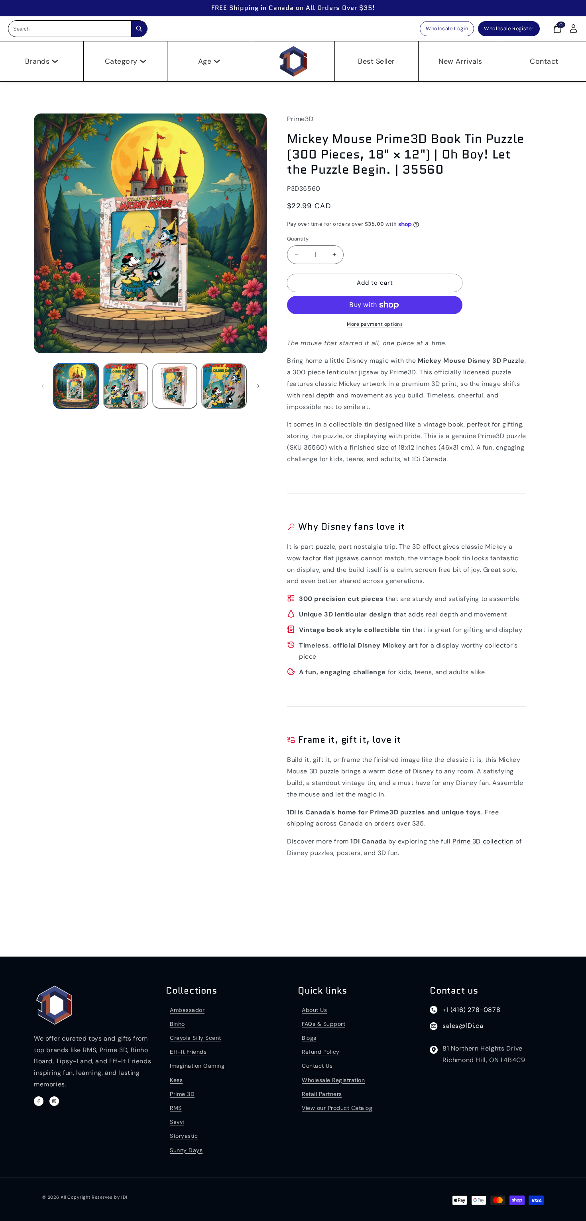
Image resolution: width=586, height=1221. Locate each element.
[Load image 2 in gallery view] (125, 386)
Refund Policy (321, 1051)
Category (121, 61)
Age (205, 61)
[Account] (573, 28)
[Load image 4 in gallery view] (224, 386)
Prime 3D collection (482, 841)
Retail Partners (322, 1094)
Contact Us (317, 1065)
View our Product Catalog (337, 1107)
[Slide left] (42, 386)
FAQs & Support (323, 1023)
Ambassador (187, 1010)
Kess (176, 1080)
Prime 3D (182, 1094)
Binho (177, 1023)
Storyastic (184, 1135)
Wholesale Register (509, 28)
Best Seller (376, 61)
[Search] (139, 29)
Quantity (298, 238)
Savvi (177, 1121)
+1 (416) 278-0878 (471, 1010)
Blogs (309, 1037)
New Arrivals (460, 61)
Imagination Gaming (197, 1065)
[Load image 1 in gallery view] (76, 386)
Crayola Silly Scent (195, 1037)
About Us (314, 1010)
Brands (37, 61)
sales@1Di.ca (462, 1025)
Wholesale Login (447, 28)
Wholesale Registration (333, 1080)
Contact (544, 61)
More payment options (375, 324)
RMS (176, 1107)
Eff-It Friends (188, 1051)
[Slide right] (258, 386)
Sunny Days (186, 1150)
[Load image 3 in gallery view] (175, 386)
